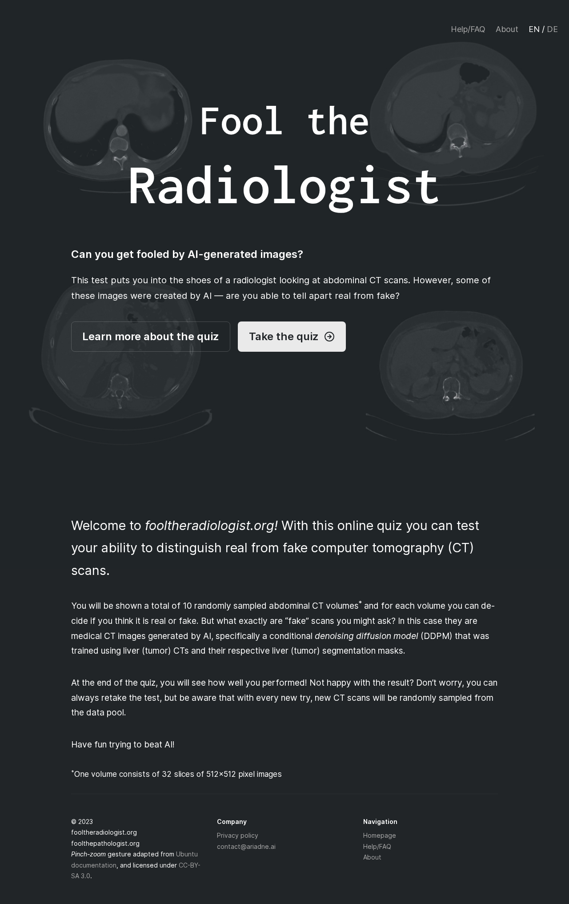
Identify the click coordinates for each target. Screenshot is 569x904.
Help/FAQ (468, 29)
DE (552, 29)
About (507, 29)
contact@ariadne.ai (246, 846)
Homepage (379, 835)
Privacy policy (237, 835)
